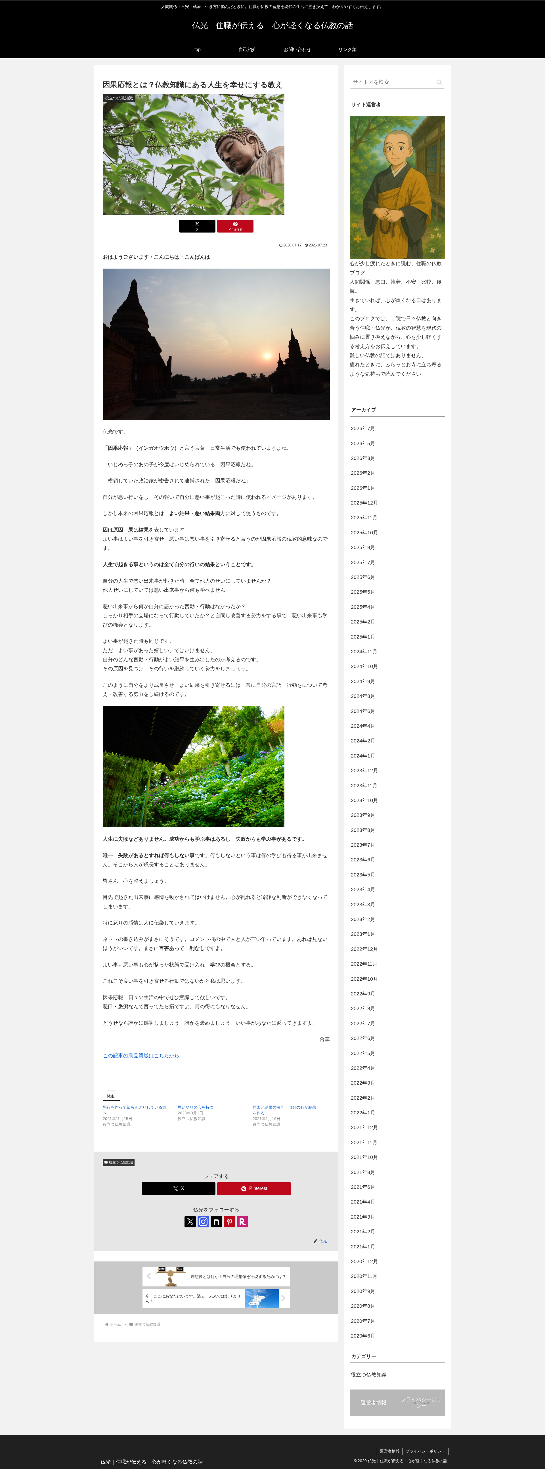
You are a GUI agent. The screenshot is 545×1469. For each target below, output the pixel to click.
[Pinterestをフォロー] (229, 1221)
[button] (439, 82)
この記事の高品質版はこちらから (141, 1055)
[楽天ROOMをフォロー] (242, 1221)
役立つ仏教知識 (121, 1162)
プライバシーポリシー (425, 1451)
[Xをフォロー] (190, 1221)
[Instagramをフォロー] (203, 1221)
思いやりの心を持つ (195, 1107)
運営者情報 (390, 1451)
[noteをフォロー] (216, 1221)
